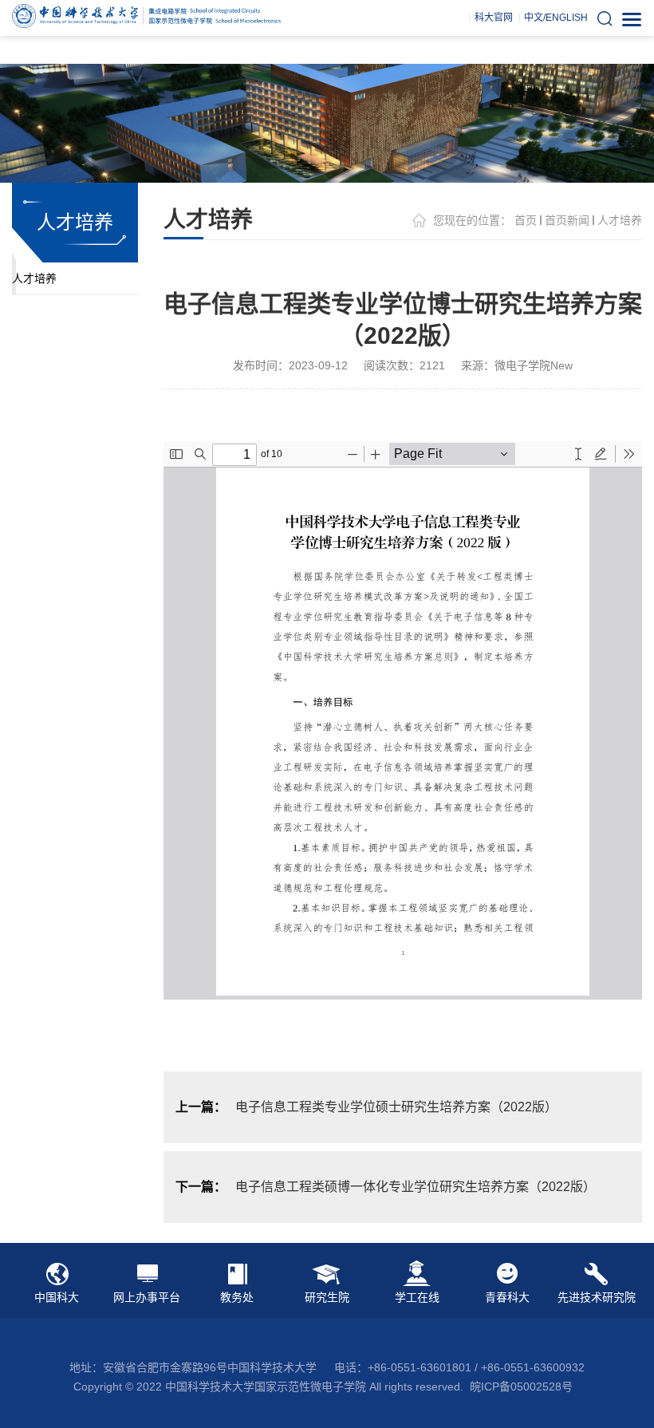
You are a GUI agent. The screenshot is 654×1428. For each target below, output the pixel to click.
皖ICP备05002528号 (521, 1386)
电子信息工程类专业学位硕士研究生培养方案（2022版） (396, 1107)
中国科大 (56, 1297)
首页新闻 (567, 220)
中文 (533, 17)
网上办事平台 (146, 1297)
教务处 (237, 1297)
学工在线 (417, 1297)
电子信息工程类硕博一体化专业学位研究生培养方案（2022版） (415, 1186)
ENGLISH (567, 17)
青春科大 (507, 1297)
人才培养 (34, 278)
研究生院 (327, 1297)
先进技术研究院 (596, 1297)
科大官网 (494, 17)
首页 (525, 220)
